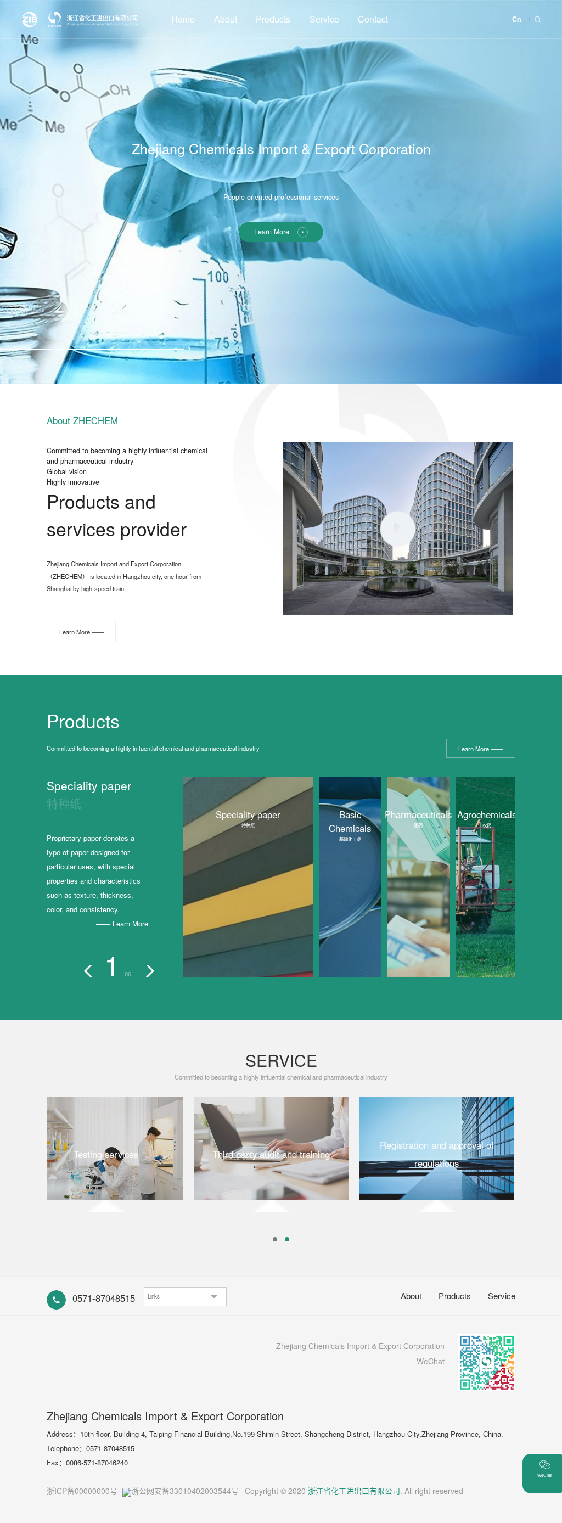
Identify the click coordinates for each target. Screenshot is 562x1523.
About (225, 19)
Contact (373, 19)
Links (154, 1296)
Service (324, 19)
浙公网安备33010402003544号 (185, 1490)
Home (183, 19)
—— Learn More (122, 923)
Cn (516, 19)
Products (273, 19)
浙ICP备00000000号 (82, 1490)
